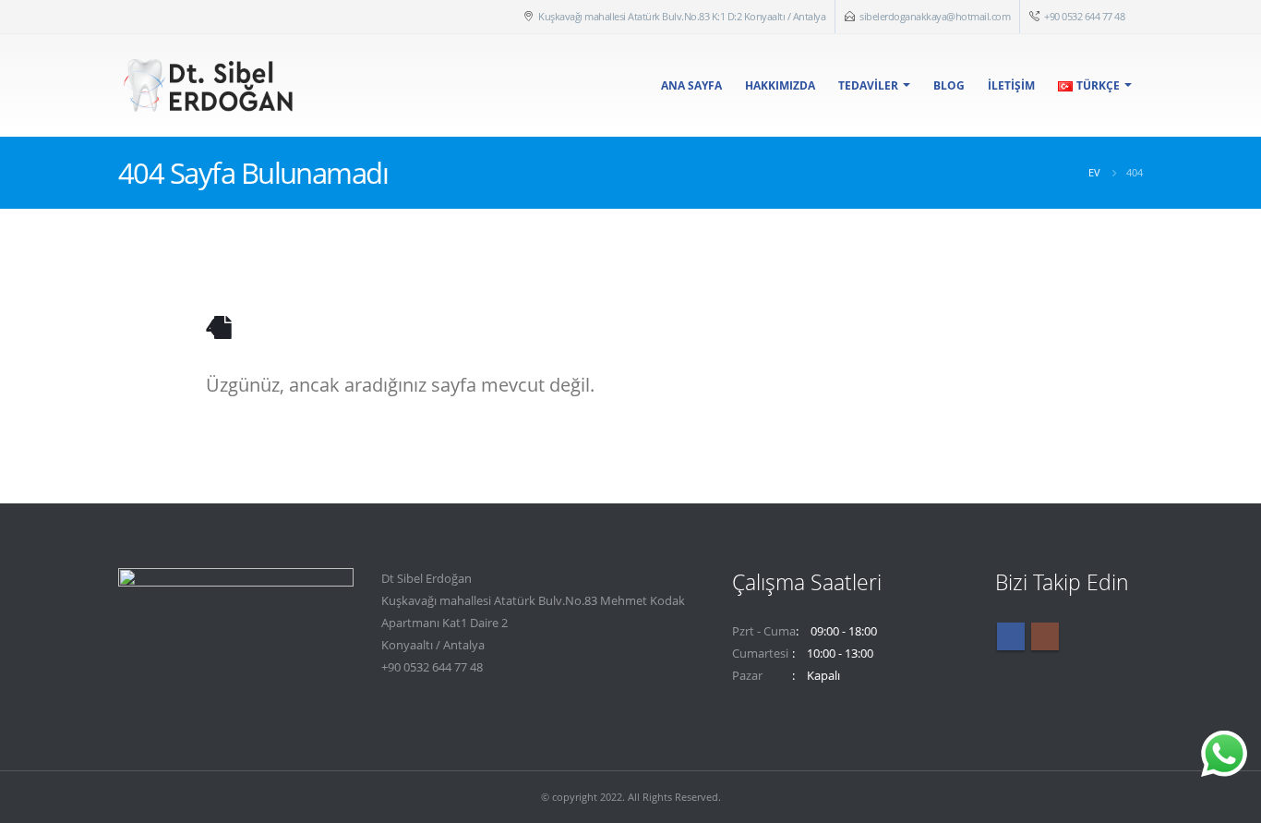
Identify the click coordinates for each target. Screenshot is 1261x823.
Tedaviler (868, 85)
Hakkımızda (780, 85)
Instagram (1045, 636)
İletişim (1011, 85)
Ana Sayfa (691, 85)
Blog (949, 85)
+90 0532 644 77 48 (1084, 16)
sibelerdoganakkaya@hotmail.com (934, 16)
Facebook (1011, 636)
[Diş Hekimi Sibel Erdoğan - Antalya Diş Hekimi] (210, 85)
